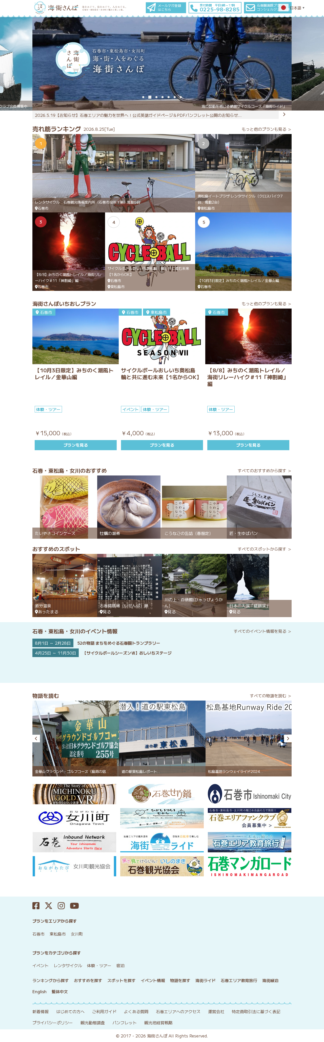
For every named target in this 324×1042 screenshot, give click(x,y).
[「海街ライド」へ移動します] (162, 842)
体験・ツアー (99, 965)
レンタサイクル (68, 965)
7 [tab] (181, 97)
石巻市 (38, 934)
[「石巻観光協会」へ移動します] (162, 866)
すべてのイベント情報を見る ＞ (263, 631)
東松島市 (58, 934)
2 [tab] (149, 97)
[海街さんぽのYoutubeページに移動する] (77, 906)
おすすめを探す (88, 980)
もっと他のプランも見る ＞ (267, 129)
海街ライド (205, 980)
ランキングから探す (50, 980)
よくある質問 (136, 1011)
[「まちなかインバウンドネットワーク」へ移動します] (74, 842)
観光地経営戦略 (158, 1022)
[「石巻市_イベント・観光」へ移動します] (250, 794)
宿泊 (120, 965)
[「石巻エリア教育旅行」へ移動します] (250, 842)
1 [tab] (143, 97)
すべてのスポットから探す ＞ (265, 549)
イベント (40, 965)
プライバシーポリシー (52, 1022)
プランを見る (76, 445)
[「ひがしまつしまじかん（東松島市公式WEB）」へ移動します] (162, 818)
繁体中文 (60, 991)
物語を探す (180, 980)
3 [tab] (156, 97)
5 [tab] (169, 97)
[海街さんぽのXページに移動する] (51, 906)
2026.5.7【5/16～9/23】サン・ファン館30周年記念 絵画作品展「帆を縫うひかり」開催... (122, 115)
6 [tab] (175, 97)
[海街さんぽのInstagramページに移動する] (64, 906)
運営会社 (216, 1011)
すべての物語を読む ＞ (271, 695)
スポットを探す (121, 980)
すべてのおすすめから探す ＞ (265, 470)
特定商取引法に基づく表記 (256, 1011)
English (39, 991)
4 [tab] (162, 97)
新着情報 (40, 1011)
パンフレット (124, 1022)
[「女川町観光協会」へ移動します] (74, 866)
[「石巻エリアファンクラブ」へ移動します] (250, 818)
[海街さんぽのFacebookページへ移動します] (38, 906)
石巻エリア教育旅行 (239, 980)
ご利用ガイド (104, 1011)
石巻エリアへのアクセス (178, 1011)
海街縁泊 (270, 980)
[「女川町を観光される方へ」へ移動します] (74, 818)
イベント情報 (153, 980)
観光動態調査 (92, 1022)
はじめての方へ (70, 1011)
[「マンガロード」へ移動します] (250, 866)
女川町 (77, 934)
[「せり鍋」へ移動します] (162, 794)
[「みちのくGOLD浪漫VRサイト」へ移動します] (74, 794)
